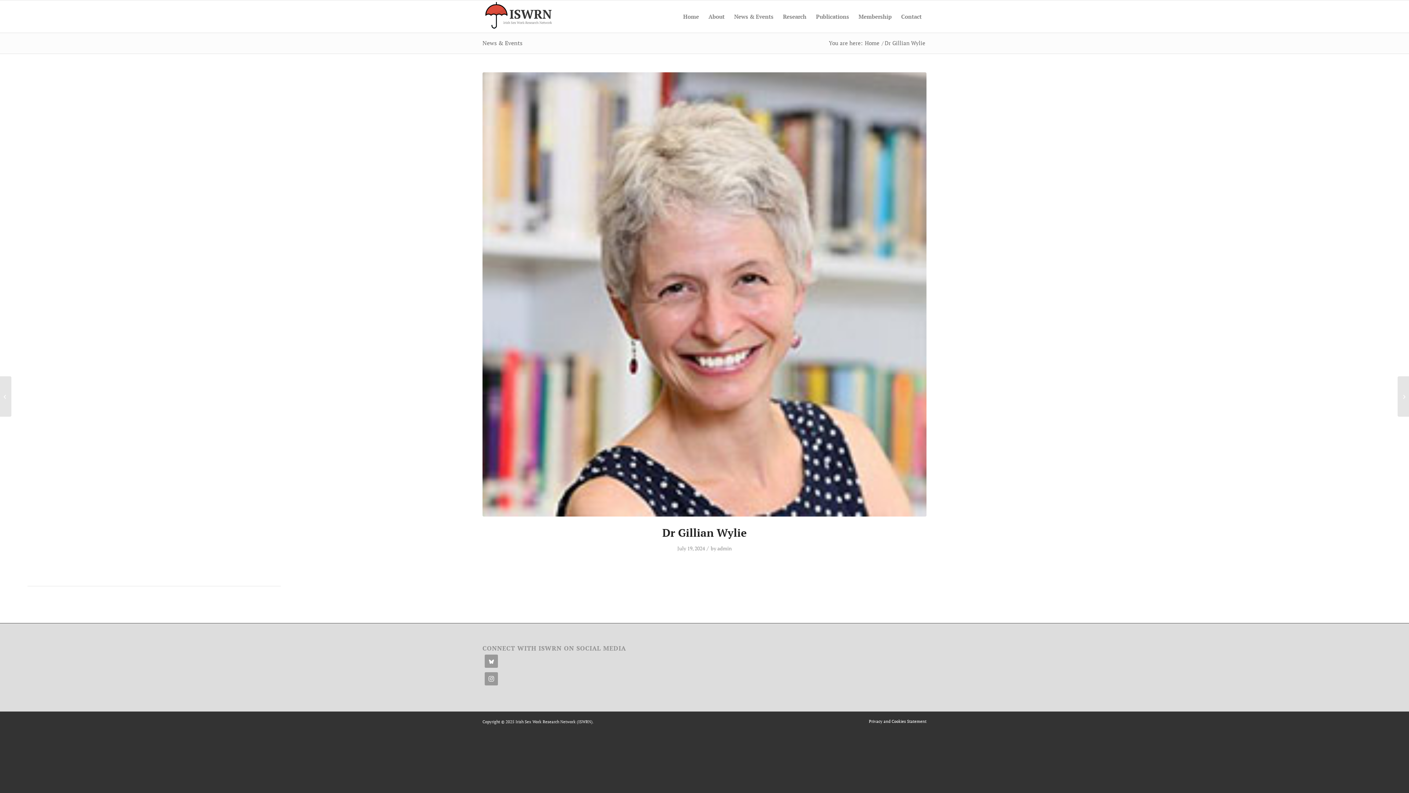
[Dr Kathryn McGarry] (1403, 396)
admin (724, 548)
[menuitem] (691, 16)
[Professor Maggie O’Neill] (5, 396)
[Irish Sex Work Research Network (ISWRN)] (518, 16)
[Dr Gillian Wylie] (704, 294)
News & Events (503, 43)
